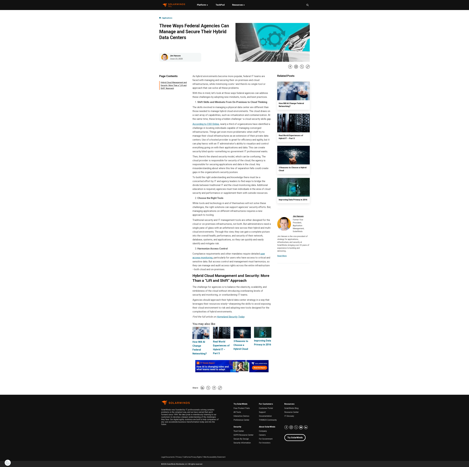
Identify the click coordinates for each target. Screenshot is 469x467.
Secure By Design (241, 439)
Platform (202, 5)
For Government (265, 439)
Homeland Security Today (230, 316)
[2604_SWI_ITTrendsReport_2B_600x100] (232, 366)
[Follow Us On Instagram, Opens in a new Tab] (296, 68)
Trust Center (239, 431)
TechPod (220, 5)
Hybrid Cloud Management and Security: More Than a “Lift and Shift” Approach (174, 85)
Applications (167, 18)
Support (262, 412)
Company (263, 431)
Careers (262, 435)
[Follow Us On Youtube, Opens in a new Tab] (301, 427)
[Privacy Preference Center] (8, 463)
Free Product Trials (242, 408)
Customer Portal (266, 408)
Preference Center (241, 420)
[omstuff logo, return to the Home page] (174, 5)
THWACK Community (268, 420)
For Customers (266, 404)
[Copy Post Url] (308, 68)
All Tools (237, 412)
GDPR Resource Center (243, 435)
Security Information (242, 443)
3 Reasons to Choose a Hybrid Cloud (241, 345)
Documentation (265, 416)
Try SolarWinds (240, 404)
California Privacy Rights (192, 457)
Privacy (179, 457)
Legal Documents (168, 457)
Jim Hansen (175, 56)
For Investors (264, 443)
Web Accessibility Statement (214, 457)
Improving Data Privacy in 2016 (293, 200)
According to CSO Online (205, 124)
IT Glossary (289, 416)
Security (237, 427)
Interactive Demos (241, 416)
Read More (282, 256)
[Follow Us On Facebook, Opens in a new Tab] (290, 68)
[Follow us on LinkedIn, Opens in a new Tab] (306, 427)
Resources (237, 5)
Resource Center (291, 412)
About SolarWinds (267, 427)
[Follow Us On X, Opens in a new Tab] (302, 68)
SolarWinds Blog (291, 408)
